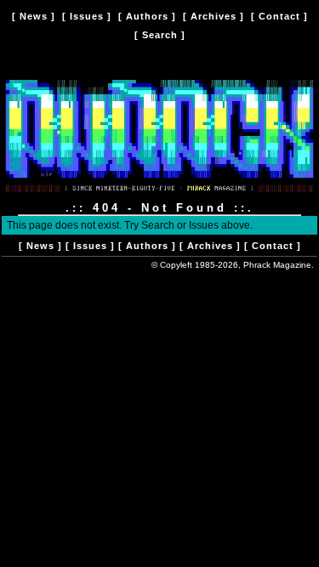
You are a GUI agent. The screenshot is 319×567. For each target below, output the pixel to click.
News (34, 16)
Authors (147, 16)
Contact (279, 16)
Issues (87, 16)
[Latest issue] (159, 195)
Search (160, 35)
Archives (213, 16)
